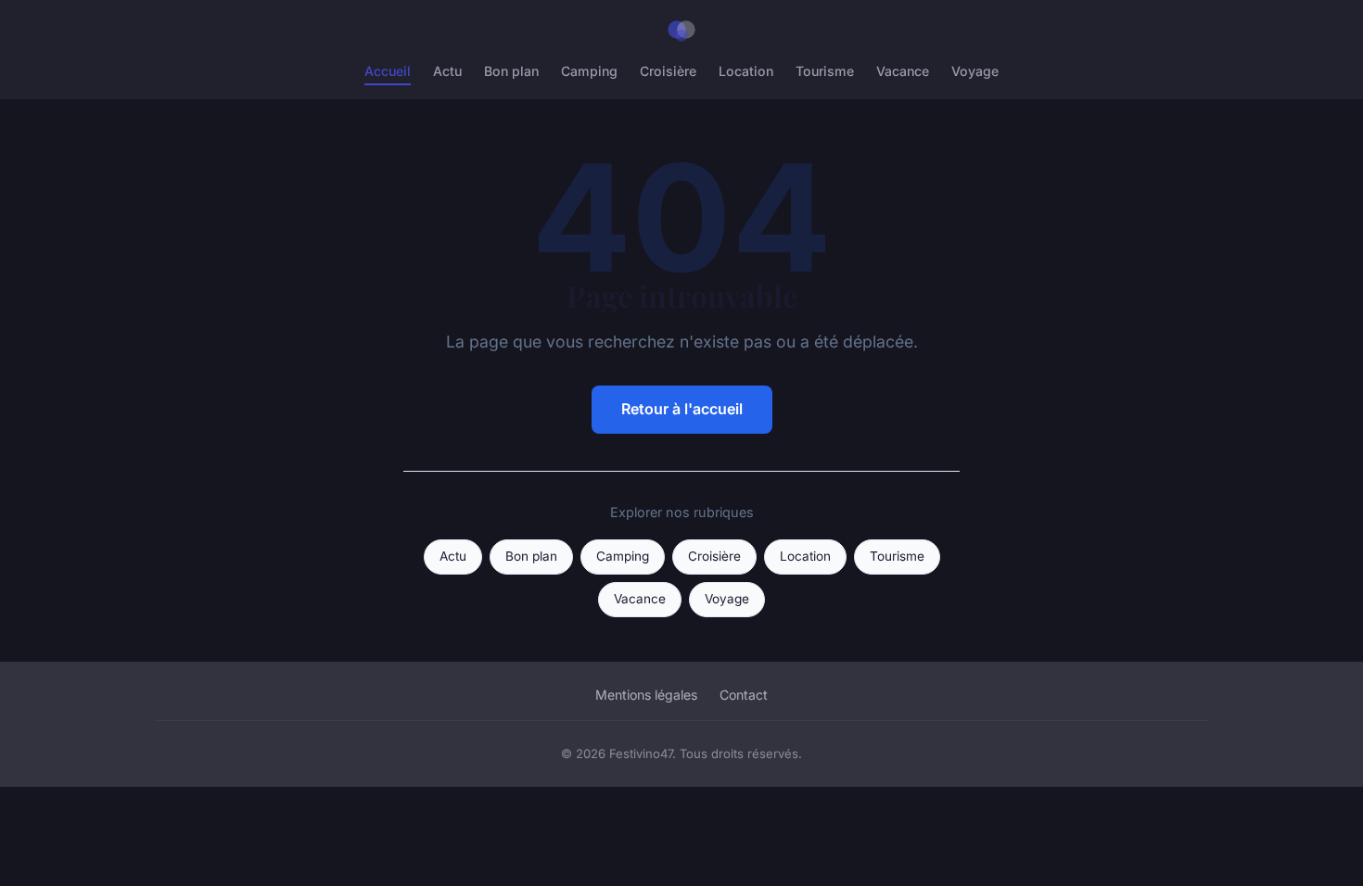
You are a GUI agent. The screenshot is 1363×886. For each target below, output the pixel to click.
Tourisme (825, 71)
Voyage (975, 71)
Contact (744, 694)
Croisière (668, 71)
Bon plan (511, 71)
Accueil (387, 71)
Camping (589, 71)
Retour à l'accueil (682, 408)
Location (746, 71)
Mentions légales (646, 694)
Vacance (902, 71)
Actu (447, 71)
